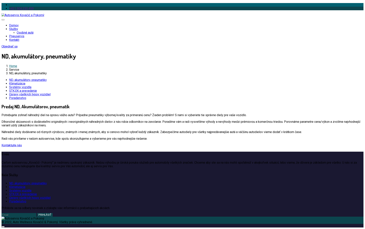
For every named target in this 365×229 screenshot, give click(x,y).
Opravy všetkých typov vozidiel (30, 94)
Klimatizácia (17, 83)
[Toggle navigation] (3, 19)
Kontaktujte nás (12, 145)
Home (13, 66)
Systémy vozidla (20, 87)
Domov (14, 25)
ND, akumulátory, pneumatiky (28, 80)
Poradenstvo (17, 98)
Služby (13, 29)
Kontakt (14, 40)
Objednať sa (9, 46)
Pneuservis (16, 36)
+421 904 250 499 (21, 8)
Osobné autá (25, 32)
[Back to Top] (3, 226)
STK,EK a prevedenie (23, 91)
